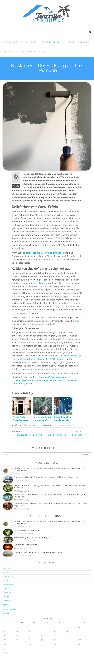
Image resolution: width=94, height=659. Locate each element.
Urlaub (20, 52)
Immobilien (59, 42)
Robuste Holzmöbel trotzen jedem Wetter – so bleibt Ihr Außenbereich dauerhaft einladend (49, 486)
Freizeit (24, 42)
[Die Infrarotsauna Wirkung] (8, 547)
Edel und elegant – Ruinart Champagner (32, 537)
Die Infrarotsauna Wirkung (25, 545)
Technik (8, 52)
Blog (42, 52)
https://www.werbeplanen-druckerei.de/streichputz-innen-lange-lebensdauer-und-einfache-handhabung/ (44, 380)
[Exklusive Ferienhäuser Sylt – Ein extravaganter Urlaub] (8, 554)
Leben (34, 42)
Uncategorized (9, 609)
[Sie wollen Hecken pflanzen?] (8, 532)
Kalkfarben (42, 283)
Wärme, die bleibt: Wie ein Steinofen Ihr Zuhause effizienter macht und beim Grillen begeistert (50, 504)
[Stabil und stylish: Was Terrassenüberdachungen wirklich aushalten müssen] (8, 479)
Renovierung (70, 425)
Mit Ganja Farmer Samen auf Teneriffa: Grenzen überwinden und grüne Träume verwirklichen (49, 469)
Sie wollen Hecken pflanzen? (26, 530)
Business (31, 52)
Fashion (45, 42)
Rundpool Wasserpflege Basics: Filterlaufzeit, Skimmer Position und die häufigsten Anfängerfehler (50, 495)
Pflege (72, 42)
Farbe (56, 425)
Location (7, 593)
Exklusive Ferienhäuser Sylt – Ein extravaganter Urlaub (38, 552)
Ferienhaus (10, 42)
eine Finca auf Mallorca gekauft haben (45, 253)
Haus (62, 425)
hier (77, 321)
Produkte (83, 42)
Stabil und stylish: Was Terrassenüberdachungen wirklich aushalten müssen (47, 477)
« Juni (5, 652)
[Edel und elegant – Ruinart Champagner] (8, 539)
